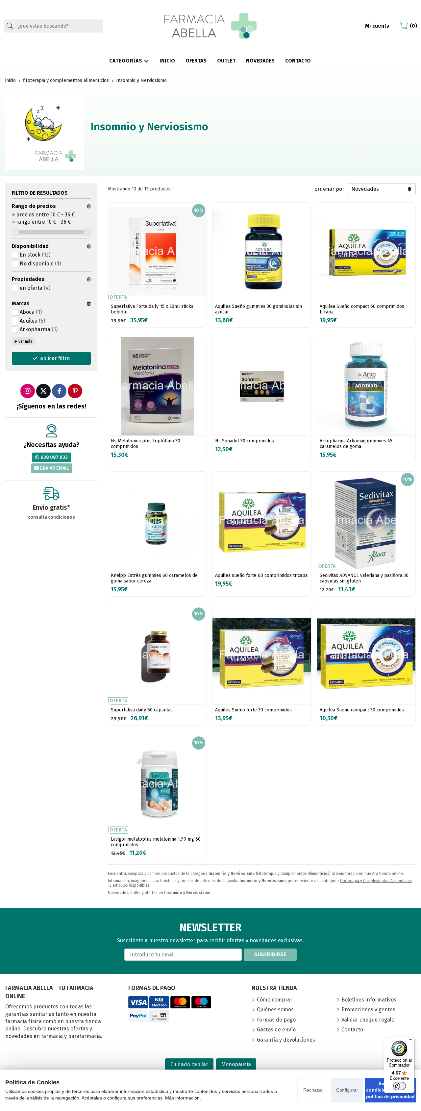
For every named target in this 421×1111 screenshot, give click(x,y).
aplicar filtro (55, 358)
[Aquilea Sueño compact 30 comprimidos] (366, 655)
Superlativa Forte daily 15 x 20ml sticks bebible (152, 309)
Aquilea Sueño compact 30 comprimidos (362, 710)
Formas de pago (276, 1020)
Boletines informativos (368, 1000)
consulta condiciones (51, 517)
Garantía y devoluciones (286, 1040)
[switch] (399, 1086)
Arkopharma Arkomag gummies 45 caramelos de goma (356, 443)
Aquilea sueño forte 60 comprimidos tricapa (261, 575)
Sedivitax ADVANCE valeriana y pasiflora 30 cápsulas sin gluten (364, 578)
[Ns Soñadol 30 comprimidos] (261, 386)
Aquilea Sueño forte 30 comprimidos (253, 710)
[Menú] (410, 1041)
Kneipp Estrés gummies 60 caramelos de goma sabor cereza (154, 578)
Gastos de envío (276, 1029)
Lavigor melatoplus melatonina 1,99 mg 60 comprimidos (156, 842)
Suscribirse (270, 954)
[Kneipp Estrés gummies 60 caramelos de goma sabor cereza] (157, 521)
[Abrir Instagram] (27, 391)
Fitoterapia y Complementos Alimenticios (376, 880)
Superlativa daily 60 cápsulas (142, 710)
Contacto (352, 1029)
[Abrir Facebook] (59, 391)
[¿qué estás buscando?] (53, 26)
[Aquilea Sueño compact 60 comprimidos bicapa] (366, 252)
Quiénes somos (275, 1009)
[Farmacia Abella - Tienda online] (210, 26)
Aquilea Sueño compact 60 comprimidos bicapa (362, 309)
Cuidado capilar (189, 1064)
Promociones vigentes (368, 1009)
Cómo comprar (274, 1000)
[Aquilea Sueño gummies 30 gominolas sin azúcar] (261, 252)
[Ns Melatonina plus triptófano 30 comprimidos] (157, 386)
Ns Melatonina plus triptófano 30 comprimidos (145, 443)
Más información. (183, 1097)
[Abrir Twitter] (43, 391)
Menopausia (236, 1064)
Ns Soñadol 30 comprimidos (244, 441)
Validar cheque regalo (367, 1020)
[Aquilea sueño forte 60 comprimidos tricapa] (261, 521)
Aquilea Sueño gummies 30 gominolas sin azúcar (258, 309)
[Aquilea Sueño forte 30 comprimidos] (261, 655)
